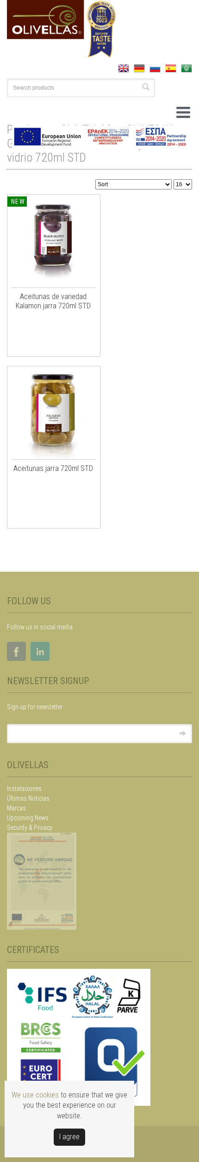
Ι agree (69, 1136)
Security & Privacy (29, 827)
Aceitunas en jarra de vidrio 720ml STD (91, 150)
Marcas (16, 808)
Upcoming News (28, 818)
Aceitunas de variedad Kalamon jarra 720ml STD (53, 301)
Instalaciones (24, 788)
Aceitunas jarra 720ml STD (53, 468)
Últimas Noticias (28, 798)
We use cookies (35, 1094)
